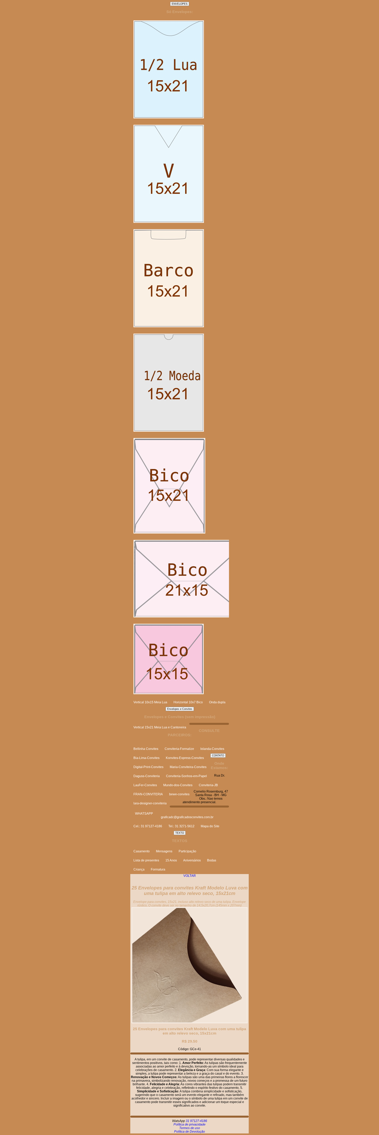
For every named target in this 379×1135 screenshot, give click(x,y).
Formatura (158, 869)
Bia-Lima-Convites (146, 758)
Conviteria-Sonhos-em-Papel (186, 776)
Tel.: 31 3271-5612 (181, 826)
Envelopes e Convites (179, 708)
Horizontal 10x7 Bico (188, 702)
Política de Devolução (189, 1131)
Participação (187, 851)
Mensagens (164, 851)
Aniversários (192, 860)
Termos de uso (189, 1128)
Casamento (141, 851)
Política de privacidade (189, 1124)
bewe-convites (179, 794)
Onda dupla (217, 702)
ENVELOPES (180, 3)
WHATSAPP (144, 813)
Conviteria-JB (208, 785)
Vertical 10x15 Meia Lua (150, 702)
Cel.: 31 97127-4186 (147, 826)
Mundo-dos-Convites (177, 785)
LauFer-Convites (145, 785)
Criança (138, 869)
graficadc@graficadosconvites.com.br (187, 817)
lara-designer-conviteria (150, 803)
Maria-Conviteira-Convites (188, 767)
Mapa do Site (210, 826)
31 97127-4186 (196, 1121)
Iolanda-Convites (212, 748)
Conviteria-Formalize (179, 748)
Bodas (211, 860)
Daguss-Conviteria (146, 776)
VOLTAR (189, 875)
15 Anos (171, 860)
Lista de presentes (146, 860)
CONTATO (218, 755)
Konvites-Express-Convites (185, 758)
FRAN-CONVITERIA (148, 794)
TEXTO (179, 832)
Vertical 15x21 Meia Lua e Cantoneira (159, 727)
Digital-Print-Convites (148, 767)
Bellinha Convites (145, 748)
